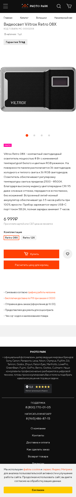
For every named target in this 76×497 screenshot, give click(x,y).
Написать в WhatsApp (38, 414)
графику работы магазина (41, 292)
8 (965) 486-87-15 (38, 418)
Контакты (38, 435)
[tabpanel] (38, 89)
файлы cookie (31, 469)
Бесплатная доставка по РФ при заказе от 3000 (30, 298)
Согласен (38, 490)
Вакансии (38, 463)
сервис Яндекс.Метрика (57, 469)
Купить (34, 254)
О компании (38, 428)
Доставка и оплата (38, 442)
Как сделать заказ (38, 449)
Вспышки (41, 18)
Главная (8, 18)
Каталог (24, 18)
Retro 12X (29, 237)
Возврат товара (38, 456)
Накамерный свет (63, 18)
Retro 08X (11, 237)
